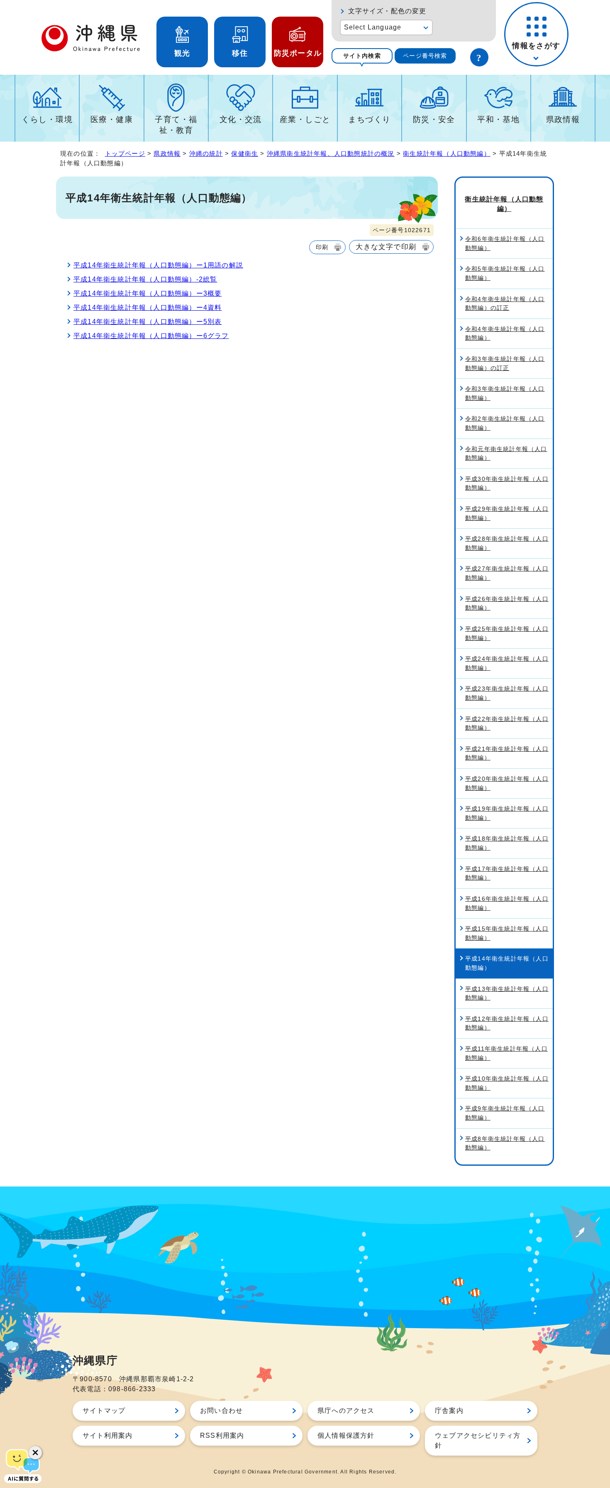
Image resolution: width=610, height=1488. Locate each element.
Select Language (373, 27)
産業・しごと (305, 119)
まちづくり (369, 119)
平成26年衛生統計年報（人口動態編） (507, 603)
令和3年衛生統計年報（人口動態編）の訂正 (505, 363)
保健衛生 (244, 153)
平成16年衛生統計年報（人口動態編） (507, 903)
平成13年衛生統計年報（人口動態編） (507, 993)
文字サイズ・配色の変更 (387, 11)
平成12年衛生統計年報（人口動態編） (507, 1023)
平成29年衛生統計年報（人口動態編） (507, 513)
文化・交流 (241, 119)
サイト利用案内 (107, 1435)
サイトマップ (104, 1410)
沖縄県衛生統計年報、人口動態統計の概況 (331, 153)
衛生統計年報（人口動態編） (446, 153)
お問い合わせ (221, 1410)
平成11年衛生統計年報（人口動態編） (506, 1053)
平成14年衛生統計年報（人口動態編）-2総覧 (145, 279)
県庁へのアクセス (346, 1410)
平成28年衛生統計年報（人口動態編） (507, 543)
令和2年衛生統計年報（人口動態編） (505, 423)
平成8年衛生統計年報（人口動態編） (505, 1143)
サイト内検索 (362, 55)
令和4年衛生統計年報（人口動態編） (505, 333)
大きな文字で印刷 (386, 247)
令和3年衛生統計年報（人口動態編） (505, 393)
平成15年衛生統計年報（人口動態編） (507, 933)
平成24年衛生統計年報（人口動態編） (507, 663)
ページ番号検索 (425, 55)
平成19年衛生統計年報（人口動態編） (507, 813)
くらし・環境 (47, 119)
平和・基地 (498, 119)
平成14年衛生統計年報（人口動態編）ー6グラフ (151, 335)
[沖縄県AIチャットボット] (22, 1465)
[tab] (362, 56)
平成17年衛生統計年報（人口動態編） (507, 873)
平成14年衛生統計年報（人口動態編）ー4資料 (147, 307)
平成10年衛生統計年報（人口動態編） (507, 1083)
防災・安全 (434, 119)
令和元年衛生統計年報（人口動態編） (506, 453)
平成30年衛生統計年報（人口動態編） (507, 483)
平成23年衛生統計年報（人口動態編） (507, 693)
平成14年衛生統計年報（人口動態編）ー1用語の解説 (158, 265)
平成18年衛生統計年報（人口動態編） (507, 843)
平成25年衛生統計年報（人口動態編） (507, 633)
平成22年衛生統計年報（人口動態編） (507, 723)
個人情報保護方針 (346, 1435)
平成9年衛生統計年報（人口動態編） (505, 1113)
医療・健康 (111, 119)
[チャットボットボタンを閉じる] (35, 1452)
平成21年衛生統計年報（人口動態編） (507, 753)
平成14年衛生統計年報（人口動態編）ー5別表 (147, 321)
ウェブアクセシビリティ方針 (477, 1440)
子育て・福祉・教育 (176, 125)
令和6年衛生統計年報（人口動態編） (505, 243)
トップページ (125, 153)
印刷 (322, 247)
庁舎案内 (449, 1410)
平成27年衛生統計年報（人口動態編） (507, 573)
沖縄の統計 (206, 153)
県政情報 (563, 119)
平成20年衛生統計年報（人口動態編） (507, 783)
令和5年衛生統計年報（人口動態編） (505, 273)
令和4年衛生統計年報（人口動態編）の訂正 (505, 303)
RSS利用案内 (222, 1435)
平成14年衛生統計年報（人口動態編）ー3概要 (147, 293)
